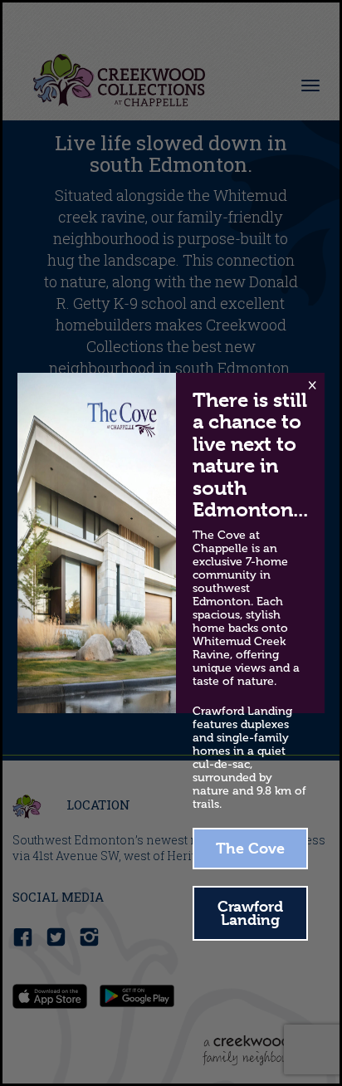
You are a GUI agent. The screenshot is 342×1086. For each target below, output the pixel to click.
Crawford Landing (250, 913)
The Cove (250, 848)
